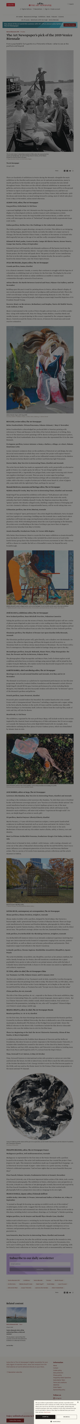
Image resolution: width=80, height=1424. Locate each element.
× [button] (78, 1402)
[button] (56, 1421)
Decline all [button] (66, 1417)
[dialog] (57, 1412)
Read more (47, 1412)
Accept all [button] (45, 1416)
